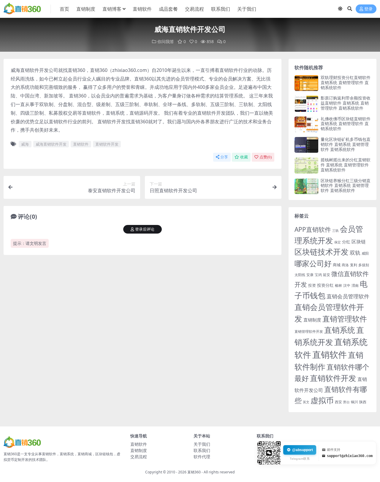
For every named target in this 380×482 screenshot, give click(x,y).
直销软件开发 (106, 144)
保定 (337, 242)
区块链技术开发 (321, 252)
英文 (306, 402)
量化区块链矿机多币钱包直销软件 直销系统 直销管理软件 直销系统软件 (345, 144)
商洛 (345, 264)
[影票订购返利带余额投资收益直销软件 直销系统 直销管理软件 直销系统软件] (306, 103)
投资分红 (325, 285)
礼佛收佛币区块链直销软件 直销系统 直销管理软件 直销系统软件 (345, 124)
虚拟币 (322, 400)
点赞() (265, 157)
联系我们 (220, 9)
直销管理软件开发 (308, 331)
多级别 (363, 264)
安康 (310, 274)
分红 (346, 242)
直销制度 (85, 9)
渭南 (355, 285)
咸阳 (365, 253)
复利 (353, 264)
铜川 (354, 401)
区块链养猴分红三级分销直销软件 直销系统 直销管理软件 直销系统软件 (345, 185)
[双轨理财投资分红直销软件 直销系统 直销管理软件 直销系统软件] (306, 83)
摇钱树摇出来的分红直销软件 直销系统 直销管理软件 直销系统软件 (345, 165)
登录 (368, 9)
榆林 (338, 285)
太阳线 (299, 274)
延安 (326, 274)
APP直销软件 (312, 229)
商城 (337, 264)
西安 (338, 401)
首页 (64, 9)
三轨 (335, 230)
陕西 (362, 401)
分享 (224, 157)
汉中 (346, 285)
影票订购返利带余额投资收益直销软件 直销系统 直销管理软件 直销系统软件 (345, 103)
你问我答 (165, 41)
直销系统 (339, 330)
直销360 (194, 472)
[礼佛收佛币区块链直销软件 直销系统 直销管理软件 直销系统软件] (306, 124)
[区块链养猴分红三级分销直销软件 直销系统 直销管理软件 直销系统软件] (306, 186)
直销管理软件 (344, 319)
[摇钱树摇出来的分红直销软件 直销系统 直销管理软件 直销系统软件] (306, 165)
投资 (312, 285)
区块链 (359, 241)
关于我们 (246, 9)
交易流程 (194, 9)
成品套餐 (168, 9)
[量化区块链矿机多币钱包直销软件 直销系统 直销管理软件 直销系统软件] (306, 145)
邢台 (346, 402)
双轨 (355, 252)
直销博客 (111, 9)
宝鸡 (318, 274)
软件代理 (202, 456)
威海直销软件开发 (51, 144)
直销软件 (142, 9)
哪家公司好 (313, 263)
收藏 (244, 157)
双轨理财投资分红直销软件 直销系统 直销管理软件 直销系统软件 (345, 82)
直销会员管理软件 (348, 296)
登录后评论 (144, 229)
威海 (25, 144)
